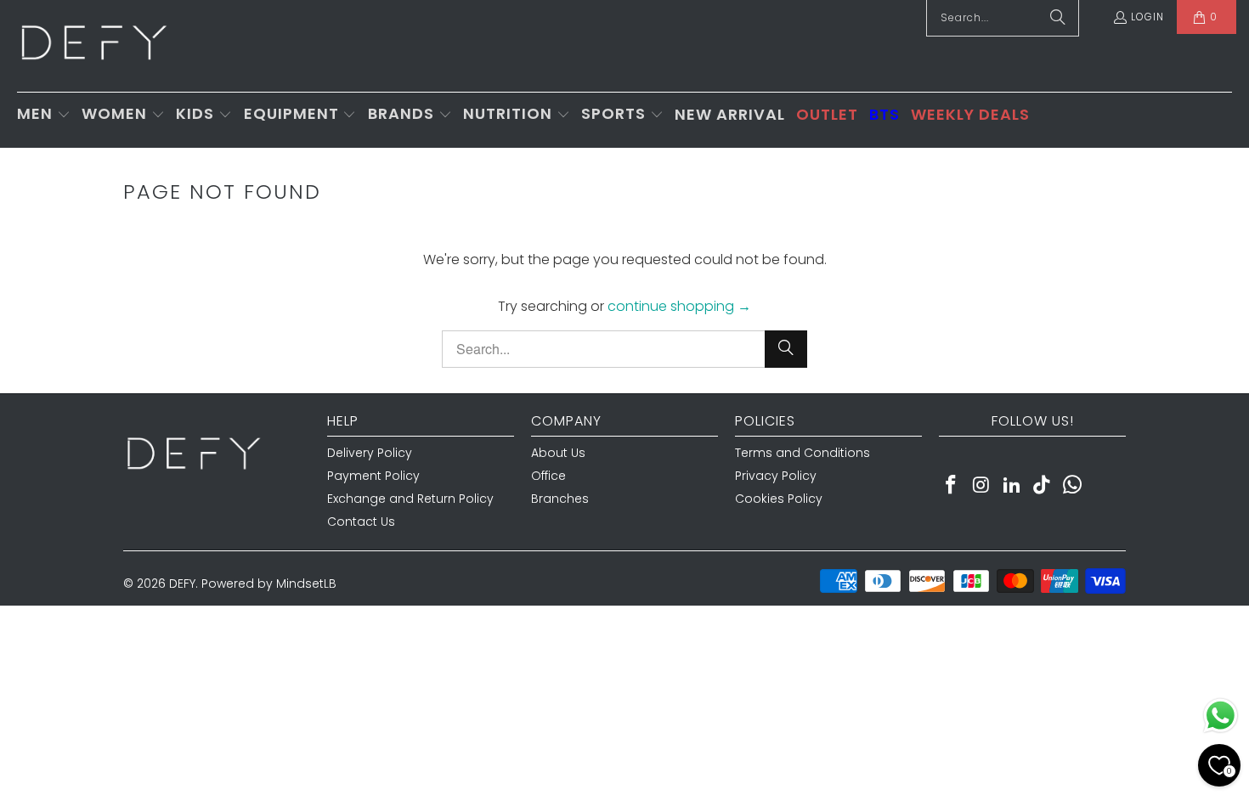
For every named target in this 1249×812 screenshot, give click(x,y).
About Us (558, 452)
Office (548, 475)
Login (1147, 16)
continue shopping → (679, 306)
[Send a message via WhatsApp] (1221, 716)
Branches (560, 498)
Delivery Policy (369, 452)
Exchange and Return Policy (410, 498)
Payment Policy (373, 475)
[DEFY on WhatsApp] (1073, 486)
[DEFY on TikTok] (1042, 486)
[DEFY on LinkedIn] (1012, 486)
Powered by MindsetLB (268, 583)
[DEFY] (93, 46)
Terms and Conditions (802, 452)
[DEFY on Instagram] (982, 486)
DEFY (182, 583)
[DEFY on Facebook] (951, 486)
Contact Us (361, 521)
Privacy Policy (776, 475)
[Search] (786, 349)
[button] (44, 115)
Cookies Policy (778, 498)
